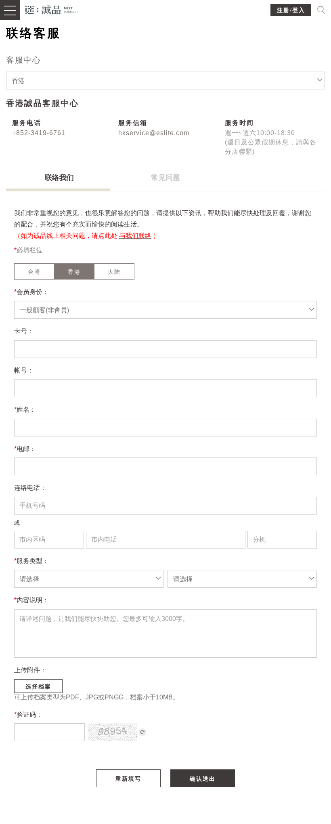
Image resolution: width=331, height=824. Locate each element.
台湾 (34, 272)
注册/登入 (291, 10)
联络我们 (59, 178)
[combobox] (165, 80)
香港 (74, 272)
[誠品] (52, 9)
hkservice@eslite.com (153, 132)
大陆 (114, 272)
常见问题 (165, 178)
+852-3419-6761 (38, 132)
